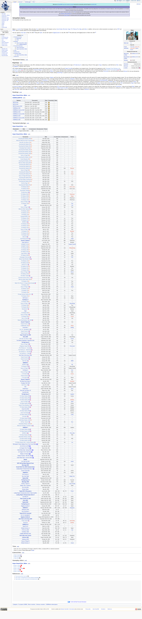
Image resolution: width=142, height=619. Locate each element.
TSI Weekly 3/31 (24, 227)
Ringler (32, 550)
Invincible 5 (24, 416)
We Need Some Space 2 (25, 381)
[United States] (139, 67)
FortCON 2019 (25, 392)
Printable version (5, 52)
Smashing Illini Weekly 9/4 (24, 144)
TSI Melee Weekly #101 (25, 434)
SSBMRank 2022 (16, 108)
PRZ (72, 257)
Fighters (3, 21)
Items (3, 25)
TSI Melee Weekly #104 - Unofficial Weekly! (24, 442)
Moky (42, 83)
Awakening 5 (25, 388)
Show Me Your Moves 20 (25, 390)
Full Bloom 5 (25, 370)
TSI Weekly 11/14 (25, 266)
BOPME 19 (24, 433)
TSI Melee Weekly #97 (25, 414)
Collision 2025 (25, 537)
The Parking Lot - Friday (25, 353)
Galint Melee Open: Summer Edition (24, 457)
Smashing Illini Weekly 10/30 (24, 138)
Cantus (72, 373)
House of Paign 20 (25, 368)
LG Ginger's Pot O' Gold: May (24, 451)
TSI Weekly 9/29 (24, 247)
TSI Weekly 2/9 (24, 284)
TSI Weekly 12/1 (24, 268)
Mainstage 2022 (25, 481)
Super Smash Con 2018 (62, 87)
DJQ (72, 172)
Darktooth (87, 89)
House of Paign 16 (25, 286)
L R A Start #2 (25, 377)
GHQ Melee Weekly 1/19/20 (25, 423)
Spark (41, 32)
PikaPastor (72, 194)
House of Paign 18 (25, 314)
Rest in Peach (25, 318)
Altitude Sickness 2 (25, 528)
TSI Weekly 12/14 (25, 273)
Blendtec (72, 231)
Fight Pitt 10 (25, 526)
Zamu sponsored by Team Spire (21, 576)
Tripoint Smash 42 (25, 357)
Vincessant (72, 346)
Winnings (126, 60)
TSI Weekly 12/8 (24, 270)
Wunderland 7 (25, 309)
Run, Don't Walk (25, 476)
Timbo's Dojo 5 (25, 520)
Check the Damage (25, 412)
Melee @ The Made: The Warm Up (24, 425)
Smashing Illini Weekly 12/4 (25, 160)
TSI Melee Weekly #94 (25, 403)
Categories (15, 604)
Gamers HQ (137, 46)
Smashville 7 (119, 86)
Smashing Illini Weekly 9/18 (25, 146)
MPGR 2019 (15, 104)
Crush (16, 71)
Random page (4, 27)
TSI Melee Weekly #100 (25, 431)
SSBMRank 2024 (16, 115)
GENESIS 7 (25, 427)
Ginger (69, 29)
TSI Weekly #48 (24, 301)
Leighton (72, 394)
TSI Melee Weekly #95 (25, 407)
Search (1, 29)
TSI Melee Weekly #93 (25, 399)
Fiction (72, 338)
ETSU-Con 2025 (25, 530)
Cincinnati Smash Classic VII (24, 277)
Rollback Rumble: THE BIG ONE (25, 455)
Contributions (127, 0)
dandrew (72, 522)
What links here (4, 48)
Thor (72, 203)
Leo (72, 442)
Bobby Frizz (72, 476)
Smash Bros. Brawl (5, 17)
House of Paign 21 (25, 372)
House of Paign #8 (25, 170)
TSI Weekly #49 (24, 305)
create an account (70, 4)
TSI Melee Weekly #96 (25, 410)
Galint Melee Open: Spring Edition (24, 450)
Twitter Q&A (16, 558)
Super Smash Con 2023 (25, 498)
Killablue (72, 399)
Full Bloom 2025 (25, 531)
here (124, 8)
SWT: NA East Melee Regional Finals (25, 463)
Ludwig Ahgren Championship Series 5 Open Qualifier (25, 493)
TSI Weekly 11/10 (25, 262)
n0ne (35, 87)
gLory (72, 388)
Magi (80, 29)
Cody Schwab (59, 29)
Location (126, 67)
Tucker (72, 316)
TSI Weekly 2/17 (24, 220)
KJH (121, 83)
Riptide (25, 459)
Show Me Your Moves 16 (24, 142)
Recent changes (5, 38)
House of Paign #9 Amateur (25, 175)
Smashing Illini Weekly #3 (24, 168)
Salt (72, 530)
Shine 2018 (16, 89)
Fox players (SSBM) (22, 604)
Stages (3, 23)
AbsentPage (59, 72)
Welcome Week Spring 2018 (25, 209)
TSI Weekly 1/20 (24, 210)
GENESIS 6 (25, 362)
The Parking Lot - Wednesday (24, 349)
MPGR (20, 97)
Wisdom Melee (25, 489)
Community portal (5, 37)
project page (66, 15)
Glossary (3, 41)
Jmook (72, 542)
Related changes (5, 50)
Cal (51, 69)
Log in (64, 4)
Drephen (51, 77)
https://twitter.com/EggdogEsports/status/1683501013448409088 (27, 577)
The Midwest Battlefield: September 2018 (25, 340)
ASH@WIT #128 (24, 246)
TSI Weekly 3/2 (24, 290)
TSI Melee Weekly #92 (25, 397)
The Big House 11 (25, 504)
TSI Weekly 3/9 (24, 292)
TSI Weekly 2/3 (24, 214)
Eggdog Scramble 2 (25, 505)
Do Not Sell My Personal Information (78, 601)
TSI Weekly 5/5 (24, 235)
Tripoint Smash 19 (25, 331)
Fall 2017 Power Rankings (111, 69)
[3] (95, 32)
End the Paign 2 (24, 183)
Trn (74, 12)
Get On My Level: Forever (25, 535)
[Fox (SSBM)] (49, 102)
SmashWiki (60, 4)
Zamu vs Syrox (17, 565)
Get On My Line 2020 (24, 446)
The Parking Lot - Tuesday (24, 347)
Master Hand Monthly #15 (24, 259)
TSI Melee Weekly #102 (25, 438)
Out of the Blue (25, 487)
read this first (93, 4)
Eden (117, 64)
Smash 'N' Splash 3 (38, 69)
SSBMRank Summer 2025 (18, 117)
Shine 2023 (25, 500)
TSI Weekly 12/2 (24, 199)
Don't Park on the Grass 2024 (25, 518)
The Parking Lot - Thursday (25, 351)
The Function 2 (25, 474)
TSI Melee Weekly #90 (25, 396)
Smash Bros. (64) (5, 20)
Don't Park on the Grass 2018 (25, 355)
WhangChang (72, 247)
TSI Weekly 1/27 (24, 212)
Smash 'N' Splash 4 (18, 86)
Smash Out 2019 (25, 409)
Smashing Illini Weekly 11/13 (25, 157)
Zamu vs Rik (16, 569)
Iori (115, 81)
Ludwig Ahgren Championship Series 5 (25, 494)
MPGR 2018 (15, 102)
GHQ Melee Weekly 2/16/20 (25, 436)
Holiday (72, 327)
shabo (72, 238)
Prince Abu (105, 71)
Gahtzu (85, 29)
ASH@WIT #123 (24, 244)
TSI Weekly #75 (24, 366)
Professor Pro (76, 29)
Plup (38, 83)
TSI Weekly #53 (24, 316)
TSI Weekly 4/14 (24, 233)
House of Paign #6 (25, 155)
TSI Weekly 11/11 (24, 197)
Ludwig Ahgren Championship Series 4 (24, 468)
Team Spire (132, 46)
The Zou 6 (25, 522)
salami (72, 461)
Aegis (135, 81)
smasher (19, 29)
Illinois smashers (31, 604)
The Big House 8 (25, 342)
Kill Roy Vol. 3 (25, 264)
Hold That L (24, 360)
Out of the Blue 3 (25, 511)
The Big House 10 (25, 480)
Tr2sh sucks (72, 186)
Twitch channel (17, 555)
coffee (72, 414)
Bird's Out (25, 236)
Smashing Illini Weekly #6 (24, 173)
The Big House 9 (25, 394)
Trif (71, 29)
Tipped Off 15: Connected (25, 513)
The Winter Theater (25, 275)
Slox (72, 421)
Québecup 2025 (25, 539)
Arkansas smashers (40, 604)
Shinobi (110, 81)
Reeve (51, 71)
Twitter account (17, 556)
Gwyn (72, 173)
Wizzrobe (65, 29)
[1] (34, 32)
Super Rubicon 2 (24, 253)
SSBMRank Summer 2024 (18, 113)
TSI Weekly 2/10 (24, 218)
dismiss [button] (138, 4)
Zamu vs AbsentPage (18, 568)
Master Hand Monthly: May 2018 (25, 320)
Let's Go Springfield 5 (25, 515)
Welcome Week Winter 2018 (25, 279)
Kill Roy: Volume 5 (25, 421)
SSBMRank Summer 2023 (18, 110)
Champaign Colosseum (25, 257)
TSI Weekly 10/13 (25, 251)
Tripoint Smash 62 (25, 375)
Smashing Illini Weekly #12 (25, 185)
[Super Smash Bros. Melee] (130, 53)
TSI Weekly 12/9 (24, 203)
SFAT (118, 29)
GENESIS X (25, 507)
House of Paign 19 (25, 344)
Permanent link (4, 54)
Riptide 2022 (25, 478)
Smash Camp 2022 (25, 470)
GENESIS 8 (25, 472)
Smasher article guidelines (66, 13)
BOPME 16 (24, 222)
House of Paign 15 (25, 272)
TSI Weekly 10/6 (24, 249)
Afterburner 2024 (25, 509)
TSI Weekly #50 (24, 307)
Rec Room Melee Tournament (24, 179)
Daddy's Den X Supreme (25, 485)
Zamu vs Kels (17, 566)
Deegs (72, 196)
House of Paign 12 (25, 207)
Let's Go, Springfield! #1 (25, 329)
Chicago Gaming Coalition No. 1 (25, 294)
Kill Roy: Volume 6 (25, 483)
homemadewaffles (104, 80)
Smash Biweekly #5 (24, 159)
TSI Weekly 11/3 (24, 260)
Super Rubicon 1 (25, 242)
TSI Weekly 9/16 (24, 186)
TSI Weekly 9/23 (24, 188)
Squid (72, 286)
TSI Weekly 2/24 (24, 223)
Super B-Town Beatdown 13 (25, 405)
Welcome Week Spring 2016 (25, 162)
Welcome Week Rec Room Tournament (24, 140)
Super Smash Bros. (17, 126)
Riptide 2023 (25, 502)
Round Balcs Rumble (24, 190)
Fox (37, 29)
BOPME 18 (24, 364)
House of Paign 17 (25, 303)
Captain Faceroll (68, 68)
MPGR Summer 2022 (17, 106)
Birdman (72, 168)
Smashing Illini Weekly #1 (24, 164)
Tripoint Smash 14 (25, 323)
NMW (72, 360)
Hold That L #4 (25, 384)
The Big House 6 (77, 64)
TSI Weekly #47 (24, 296)
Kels (17, 81)
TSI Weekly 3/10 (24, 225)
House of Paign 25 (25, 541)
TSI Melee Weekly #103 (25, 440)
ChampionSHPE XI (25, 216)
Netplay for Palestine (24, 453)
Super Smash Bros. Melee (19, 95)
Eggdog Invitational (25, 517)
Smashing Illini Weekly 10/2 (25, 149)
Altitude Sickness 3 (25, 542)
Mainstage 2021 (25, 465)
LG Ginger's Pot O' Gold (25, 448)
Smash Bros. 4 (4, 16)
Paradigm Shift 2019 (25, 383)
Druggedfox (16, 66)
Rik (29, 83)
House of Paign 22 (25, 401)
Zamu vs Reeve (17, 571)
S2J (58, 86)
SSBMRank (15, 97)
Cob (72, 205)
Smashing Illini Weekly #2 (24, 166)
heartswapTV (132, 48)
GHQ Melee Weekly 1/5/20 (24, 420)
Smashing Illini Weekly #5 (24, 172)
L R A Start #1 (25, 373)
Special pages (4, 51)
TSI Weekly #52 (24, 312)
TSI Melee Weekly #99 (25, 429)
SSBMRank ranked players (52, 604)
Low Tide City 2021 (25, 461)
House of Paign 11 (25, 201)
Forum (3, 35)
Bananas (72, 78)
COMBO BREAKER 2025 (25, 533)
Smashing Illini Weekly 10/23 (24, 151)
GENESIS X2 (25, 524)
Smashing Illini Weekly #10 (25, 181)
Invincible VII (25, 496)
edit (27, 59)
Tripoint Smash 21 (25, 333)
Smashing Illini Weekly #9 (24, 177)
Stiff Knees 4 (25, 297)
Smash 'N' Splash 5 (25, 379)
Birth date (126, 65)
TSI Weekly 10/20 (25, 255)
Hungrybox (72, 507)
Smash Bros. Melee (5, 19)
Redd (133, 86)
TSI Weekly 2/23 (24, 288)
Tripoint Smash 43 (25, 359)
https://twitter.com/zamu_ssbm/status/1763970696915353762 (27, 579)
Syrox (99, 83)
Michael (125, 71)
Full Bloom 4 (45, 80)
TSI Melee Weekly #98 (25, 418)
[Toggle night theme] (115, 0)
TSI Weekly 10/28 (25, 196)
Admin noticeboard (5, 42)
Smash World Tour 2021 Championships (25, 466)
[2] (68, 32)
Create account (133, 0)
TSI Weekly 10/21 (25, 194)
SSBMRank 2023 (135, 56)
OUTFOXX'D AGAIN (24, 238)
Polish (13, 30)
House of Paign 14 (25, 229)
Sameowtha (72, 520)
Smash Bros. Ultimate (6, 15)
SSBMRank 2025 (135, 53)
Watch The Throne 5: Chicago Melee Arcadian (25, 283)
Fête (16, 130)
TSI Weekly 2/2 (24, 281)
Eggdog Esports (56, 32)
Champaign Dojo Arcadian (24, 148)
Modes (3, 24)
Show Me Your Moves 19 (24, 338)
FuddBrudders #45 (25, 325)
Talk (124, 0)
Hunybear (72, 381)
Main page (4, 13)
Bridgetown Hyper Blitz (25, 346)
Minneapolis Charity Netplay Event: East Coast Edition (24, 444)
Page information (5, 55)
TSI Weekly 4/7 (24, 231)
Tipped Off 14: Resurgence (25, 491)
